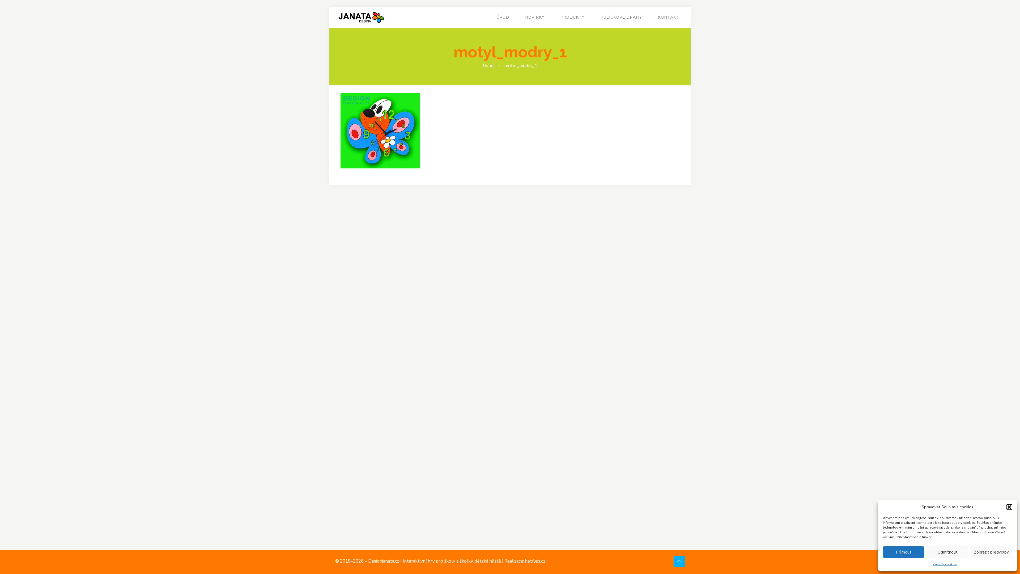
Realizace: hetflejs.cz (524, 561)
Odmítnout (948, 552)
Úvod (488, 66)
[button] (1009, 507)
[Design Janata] (361, 17)
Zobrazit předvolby (991, 552)
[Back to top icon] (679, 561)
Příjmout (903, 552)
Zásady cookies (945, 564)
